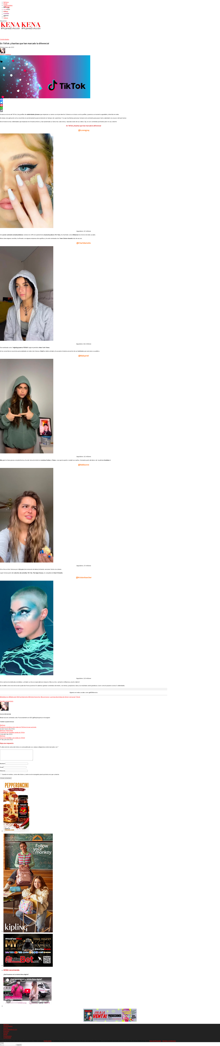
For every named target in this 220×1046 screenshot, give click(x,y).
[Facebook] (83, 99)
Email (2, 767)
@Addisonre (4, 697)
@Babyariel (13, 697)
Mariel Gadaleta (5, 54)
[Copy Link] (83, 110)
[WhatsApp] (83, 108)
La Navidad (7, 1038)
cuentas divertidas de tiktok (59, 697)
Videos (5, 18)
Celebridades (7, 5)
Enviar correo (47, 1041)
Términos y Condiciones (169, 1041)
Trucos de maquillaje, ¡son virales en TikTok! (12, 738)
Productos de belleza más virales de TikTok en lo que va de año (18, 727)
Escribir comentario (6, 701)
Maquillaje (9, 730)
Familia (5, 1033)
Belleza (6, 2)
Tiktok (78, 697)
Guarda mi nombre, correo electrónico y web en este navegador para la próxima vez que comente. (30, 774)
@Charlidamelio (22, 697)
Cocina (5, 1028)
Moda (5, 4)
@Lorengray (45, 697)
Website (2, 771)
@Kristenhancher (34, 697)
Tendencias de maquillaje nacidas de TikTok (12, 732)
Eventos (6, 1031)
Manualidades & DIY (10, 1029)
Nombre (2, 764)
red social (72, 697)
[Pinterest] (83, 105)
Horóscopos (7, 1036)
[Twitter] (83, 102)
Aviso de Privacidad (155, 1041)
